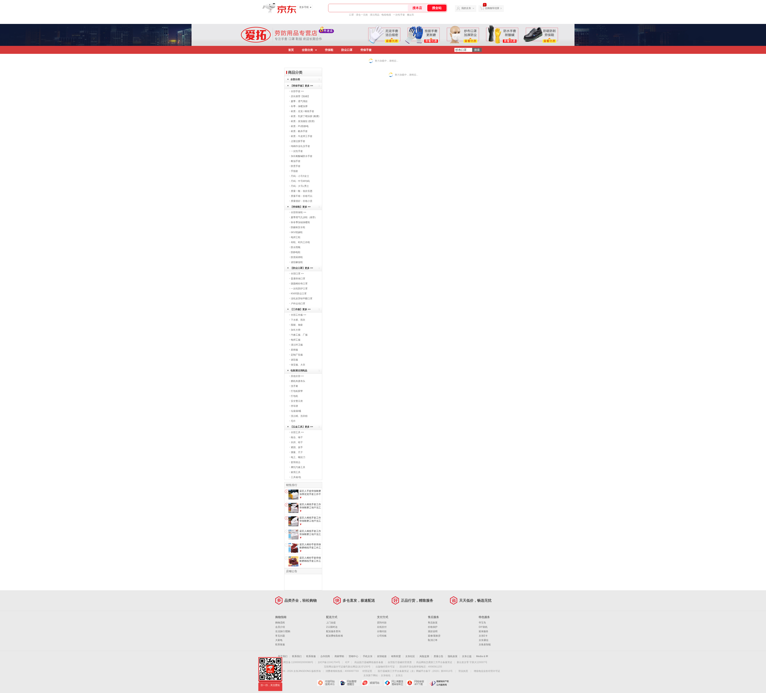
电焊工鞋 (295, 237)
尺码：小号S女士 (300, 176)
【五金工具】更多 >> (301, 426)
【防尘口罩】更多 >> (301, 268)
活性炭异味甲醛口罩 (301, 298)
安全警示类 (297, 401)
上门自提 (331, 622)
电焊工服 (295, 339)
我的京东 (466, 8)
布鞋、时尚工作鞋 (300, 242)
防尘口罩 (346, 49)
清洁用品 (374, 14)
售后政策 (432, 622)
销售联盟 (396, 656)
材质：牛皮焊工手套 (301, 136)
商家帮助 (339, 656)
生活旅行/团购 (282, 631)
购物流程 (280, 622)
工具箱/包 (296, 477)
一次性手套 (399, 14)
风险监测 (424, 656)
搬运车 (410, 14)
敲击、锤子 (297, 437)
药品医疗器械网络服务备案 (368, 662)
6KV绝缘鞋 (297, 232)
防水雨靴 (295, 247)
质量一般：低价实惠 (301, 191)
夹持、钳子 (297, 442)
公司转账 (382, 635)
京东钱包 (385, 675)
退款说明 (432, 631)
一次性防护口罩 (299, 288)
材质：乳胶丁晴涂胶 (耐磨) (305, 116)
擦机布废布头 (298, 381)
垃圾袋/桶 (296, 411)
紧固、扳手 (297, 447)
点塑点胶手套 (298, 141)
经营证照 (367, 671)
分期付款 (382, 631)
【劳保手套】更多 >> (301, 85)
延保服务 (483, 631)
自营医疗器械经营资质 (400, 662)
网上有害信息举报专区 (394, 683)
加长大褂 (295, 329)
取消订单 (432, 640)
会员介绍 (280, 627)
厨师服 (294, 349)
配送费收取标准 (334, 635)
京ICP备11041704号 (329, 662)
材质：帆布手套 (299, 131)
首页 (291, 49)
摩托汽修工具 (298, 467)
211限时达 (332, 627)
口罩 (351, 14)
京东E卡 (483, 635)
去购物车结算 (492, 8)
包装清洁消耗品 (298, 370)
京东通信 (483, 640)
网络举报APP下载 (416, 683)
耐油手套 (295, 161)
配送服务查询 (333, 631)
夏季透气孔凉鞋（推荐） (304, 217)
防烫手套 (295, 166)
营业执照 (463, 671)
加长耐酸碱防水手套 (301, 156)
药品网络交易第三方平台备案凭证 (434, 662)
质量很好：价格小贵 (301, 201)
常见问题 (280, 635)
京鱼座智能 (485, 644)
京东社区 (410, 656)
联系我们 (297, 656)
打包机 (294, 396)
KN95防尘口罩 (299, 293)
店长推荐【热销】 (300, 96)
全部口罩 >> (297, 273)
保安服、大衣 (298, 364)
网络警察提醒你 (349, 683)
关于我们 (282, 656)
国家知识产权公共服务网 (439, 683)
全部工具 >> (297, 432)
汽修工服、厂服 (299, 334)
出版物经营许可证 (385, 666)
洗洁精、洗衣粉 (299, 416)
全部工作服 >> (298, 314)
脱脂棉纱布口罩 (299, 283)
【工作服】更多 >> (300, 309)
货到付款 (382, 622)
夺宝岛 (482, 622)
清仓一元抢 (362, 14)
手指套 (294, 171)
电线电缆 (386, 14)
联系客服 (280, 644)
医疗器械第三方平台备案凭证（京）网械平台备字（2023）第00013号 (415, 671)
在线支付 (382, 627)
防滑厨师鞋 (297, 257)
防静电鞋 (295, 252)
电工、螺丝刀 (298, 457)
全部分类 (307, 49)
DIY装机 (483, 627)
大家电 (278, 640)
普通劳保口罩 (298, 278)
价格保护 (432, 627)
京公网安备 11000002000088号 (296, 662)
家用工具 (295, 472)
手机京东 (367, 656)
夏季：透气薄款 (299, 101)
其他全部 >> (297, 376)
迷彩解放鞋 (297, 262)
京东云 (399, 675)
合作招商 (325, 656)
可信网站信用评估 (327, 683)
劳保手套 (366, 49)
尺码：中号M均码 (300, 181)
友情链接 (382, 656)
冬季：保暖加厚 (299, 106)
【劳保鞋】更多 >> (300, 206)
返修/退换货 (434, 635)
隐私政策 (452, 656)
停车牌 (294, 406)
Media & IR (482, 656)
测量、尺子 (297, 452)
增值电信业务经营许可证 (487, 671)
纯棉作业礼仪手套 (300, 146)
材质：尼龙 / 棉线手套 (302, 111)
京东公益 (467, 656)
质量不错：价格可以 (301, 196)
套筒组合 (295, 462)
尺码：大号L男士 (300, 186)
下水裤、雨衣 (298, 319)
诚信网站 (372, 683)
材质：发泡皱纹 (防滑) (303, 121)
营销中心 (353, 656)
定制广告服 (297, 354)
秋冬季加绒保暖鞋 (300, 222)
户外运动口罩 (298, 303)
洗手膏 (294, 386)
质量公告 (438, 656)
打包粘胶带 (297, 391)
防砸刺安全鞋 (298, 227)
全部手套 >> (297, 91)
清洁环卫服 (297, 344)
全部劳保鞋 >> (298, 212)
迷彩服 (294, 359)
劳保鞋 (329, 49)
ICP (347, 662)
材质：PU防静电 (300, 126)
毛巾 (293, 421)
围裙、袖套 (297, 324)
